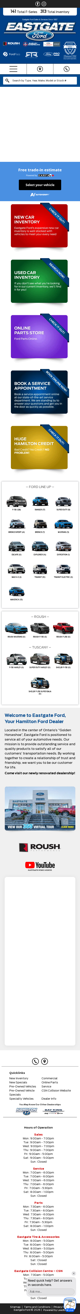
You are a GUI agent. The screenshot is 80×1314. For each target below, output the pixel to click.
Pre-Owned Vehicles (22, 1086)
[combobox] (40, 80)
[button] (4, 126)
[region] (40, 126)
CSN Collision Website (56, 1090)
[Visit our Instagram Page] (43, 4)
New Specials (18, 1082)
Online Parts (50, 1082)
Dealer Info (49, 1099)
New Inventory (18, 1078)
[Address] (40, 69)
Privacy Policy (62, 1307)
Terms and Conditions (37, 1307)
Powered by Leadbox (55, 1310)
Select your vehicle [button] (40, 185)
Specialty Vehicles (21, 1099)
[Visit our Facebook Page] (37, 4)
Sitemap (15, 1307)
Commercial (49, 1078)
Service (46, 1086)
